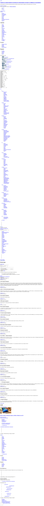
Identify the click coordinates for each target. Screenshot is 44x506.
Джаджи (3, 15)
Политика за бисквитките (6, 502)
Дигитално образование (5, 19)
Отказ (4, 270)
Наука (3, 9)
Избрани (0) (7, 276)
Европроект (4, 421)
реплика (1, 286)
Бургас (3, 53)
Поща (3, 45)
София (3, 463)
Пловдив (3, 51)
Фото (3, 251)
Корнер (3, 235)
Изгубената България (5, 243)
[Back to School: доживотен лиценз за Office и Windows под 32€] (5, 413)
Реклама (3, 419)
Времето (3, 236)
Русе (2, 466)
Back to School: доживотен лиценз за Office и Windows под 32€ (11, 415)
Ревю (3, 18)
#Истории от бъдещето (5, 232)
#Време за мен (4, 32)
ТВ (2, 37)
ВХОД (1, 275)
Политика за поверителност (6, 423)
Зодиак (3, 35)
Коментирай (2, 403)
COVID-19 (3, 39)
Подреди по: (2, 277)
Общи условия (4, 420)
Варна (3, 52)
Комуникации (4, 14)
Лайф (3, 234)
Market (3, 231)
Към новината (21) (3, 276)
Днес (3, 233)
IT (2, 8)
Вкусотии (3, 31)
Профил (3, 259)
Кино (3, 245)
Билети (3, 46)
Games (3, 33)
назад (1, 0)
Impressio (3, 239)
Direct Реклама (4, 47)
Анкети (3, 29)
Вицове (3, 30)
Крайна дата (6, 228)
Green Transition (4, 240)
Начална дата (2, 228)
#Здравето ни (4, 34)
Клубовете (3, 244)
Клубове (3, 36)
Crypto (3, 16)
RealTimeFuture (4, 241)
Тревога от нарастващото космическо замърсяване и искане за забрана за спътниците (20, 2)
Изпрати (2, 270)
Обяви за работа (4, 44)
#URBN (3, 40)
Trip (2, 38)
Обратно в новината (3, 5)
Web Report (3, 252)
